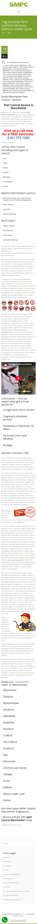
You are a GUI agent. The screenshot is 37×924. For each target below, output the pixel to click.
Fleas (6, 870)
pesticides (18, 673)
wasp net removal (28, 293)
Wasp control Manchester (12, 900)
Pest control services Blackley (13, 81)
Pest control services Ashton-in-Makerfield (17, 72)
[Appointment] (18, 5)
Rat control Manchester (12, 883)
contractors (21, 682)
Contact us (8, 861)
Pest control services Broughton (14, 92)
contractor (9, 522)
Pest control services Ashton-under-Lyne (17, 74)
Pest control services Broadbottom (22, 90)
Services (7, 887)
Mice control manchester (12, 874)
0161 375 (14, 137)
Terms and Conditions (11, 895)
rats (31, 284)
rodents (20, 555)
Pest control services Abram (17, 66)
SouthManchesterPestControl (19, 62)
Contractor (8, 866)
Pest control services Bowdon (13, 87)
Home (3, 32)
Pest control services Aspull (12, 76)
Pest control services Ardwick (21, 71)
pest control (5, 121)
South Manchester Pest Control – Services (14, 98)
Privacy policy (9, 878)
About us (7, 857)
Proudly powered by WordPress (11, 914)
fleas (23, 290)
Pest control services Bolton (20, 85)
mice (27, 284)
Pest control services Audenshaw (21, 80)
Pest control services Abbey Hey (16, 65)
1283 (25, 137)
